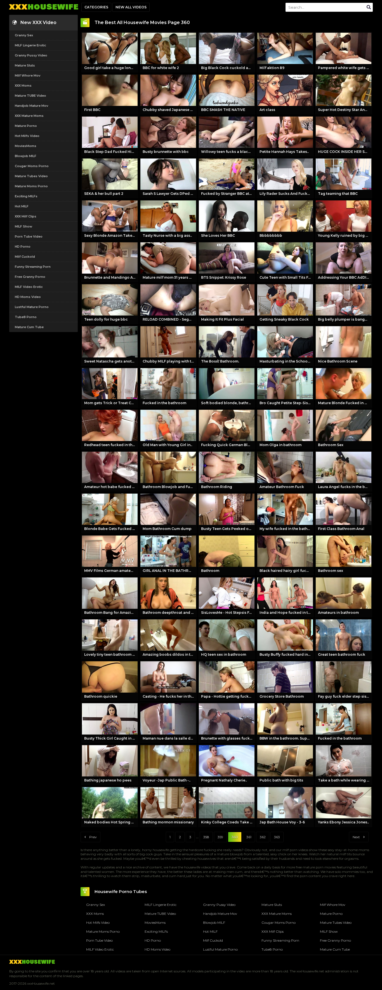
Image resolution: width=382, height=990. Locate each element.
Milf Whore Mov (27, 75)
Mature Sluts (25, 65)
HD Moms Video (28, 297)
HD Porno (22, 246)
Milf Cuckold (25, 257)
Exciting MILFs (26, 196)
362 (263, 837)
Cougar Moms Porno (32, 166)
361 (248, 837)
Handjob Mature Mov (31, 106)
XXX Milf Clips (25, 216)
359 (220, 837)
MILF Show (23, 226)
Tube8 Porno (26, 317)
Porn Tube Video (29, 236)
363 (277, 837)
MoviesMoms (25, 146)
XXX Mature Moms (29, 116)
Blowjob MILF (25, 156)
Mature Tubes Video (31, 176)
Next (356, 837)
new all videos (131, 7)
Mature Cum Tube (29, 327)
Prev (93, 837)
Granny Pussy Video (31, 55)
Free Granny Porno (30, 277)
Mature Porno (26, 126)
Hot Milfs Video (27, 136)
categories (96, 7)
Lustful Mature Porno (32, 307)
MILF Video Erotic (29, 287)
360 (235, 837)
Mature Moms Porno (31, 186)
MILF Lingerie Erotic (30, 45)
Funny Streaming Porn (33, 267)
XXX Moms (23, 85)
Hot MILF (22, 206)
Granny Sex (24, 35)
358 (206, 837)
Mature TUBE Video (30, 96)
